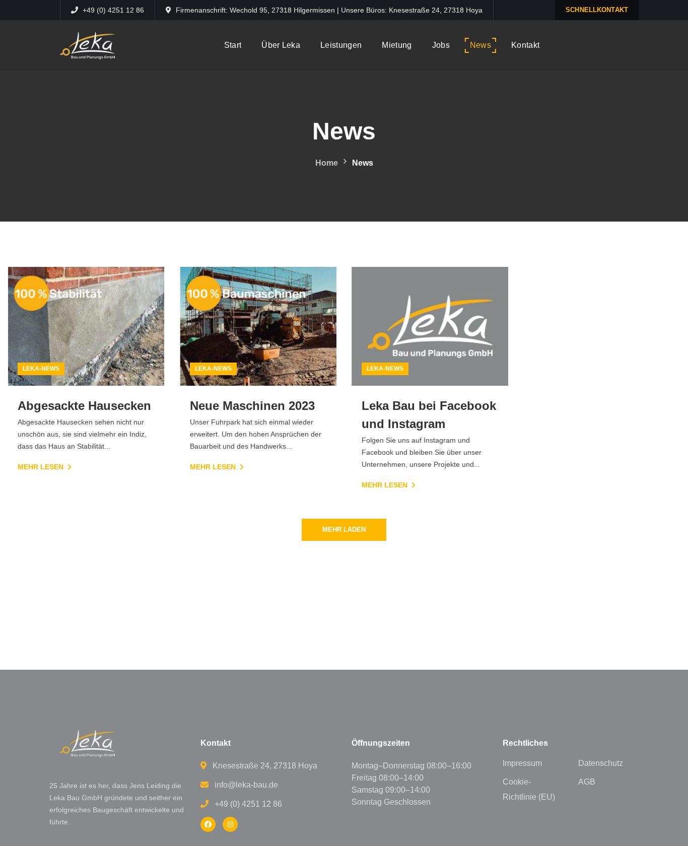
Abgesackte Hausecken (84, 405)
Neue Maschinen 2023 (252, 405)
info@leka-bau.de (246, 785)
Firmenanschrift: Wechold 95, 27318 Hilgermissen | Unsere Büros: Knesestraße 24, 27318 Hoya (329, 10)
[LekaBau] (208, 824)
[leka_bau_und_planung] (230, 824)
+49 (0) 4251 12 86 (112, 10)
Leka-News (41, 368)
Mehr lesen (40, 467)
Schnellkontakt (597, 10)
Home (326, 163)
